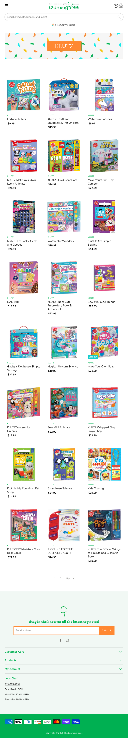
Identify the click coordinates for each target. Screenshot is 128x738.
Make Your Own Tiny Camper (101, 182)
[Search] (119, 17)
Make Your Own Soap (101, 366)
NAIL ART (13, 302)
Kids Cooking (96, 488)
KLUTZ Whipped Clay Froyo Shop (101, 429)
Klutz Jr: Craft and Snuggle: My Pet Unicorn (63, 121)
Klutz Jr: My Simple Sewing (99, 243)
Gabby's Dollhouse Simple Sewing (23, 368)
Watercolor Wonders (61, 241)
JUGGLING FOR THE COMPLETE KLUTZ (60, 551)
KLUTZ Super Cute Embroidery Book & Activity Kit (60, 305)
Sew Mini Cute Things (101, 302)
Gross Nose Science (60, 488)
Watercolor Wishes (100, 119)
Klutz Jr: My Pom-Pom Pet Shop (23, 490)
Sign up (107, 630)
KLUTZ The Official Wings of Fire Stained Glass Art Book (104, 552)
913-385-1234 (12, 684)
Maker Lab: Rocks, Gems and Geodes (22, 243)
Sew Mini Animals (59, 427)
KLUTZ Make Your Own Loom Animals (21, 182)
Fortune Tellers (16, 119)
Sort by (9, 67)
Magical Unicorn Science (63, 366)
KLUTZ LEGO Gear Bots (62, 180)
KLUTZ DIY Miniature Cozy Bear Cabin (23, 551)
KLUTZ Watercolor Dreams (18, 429)
